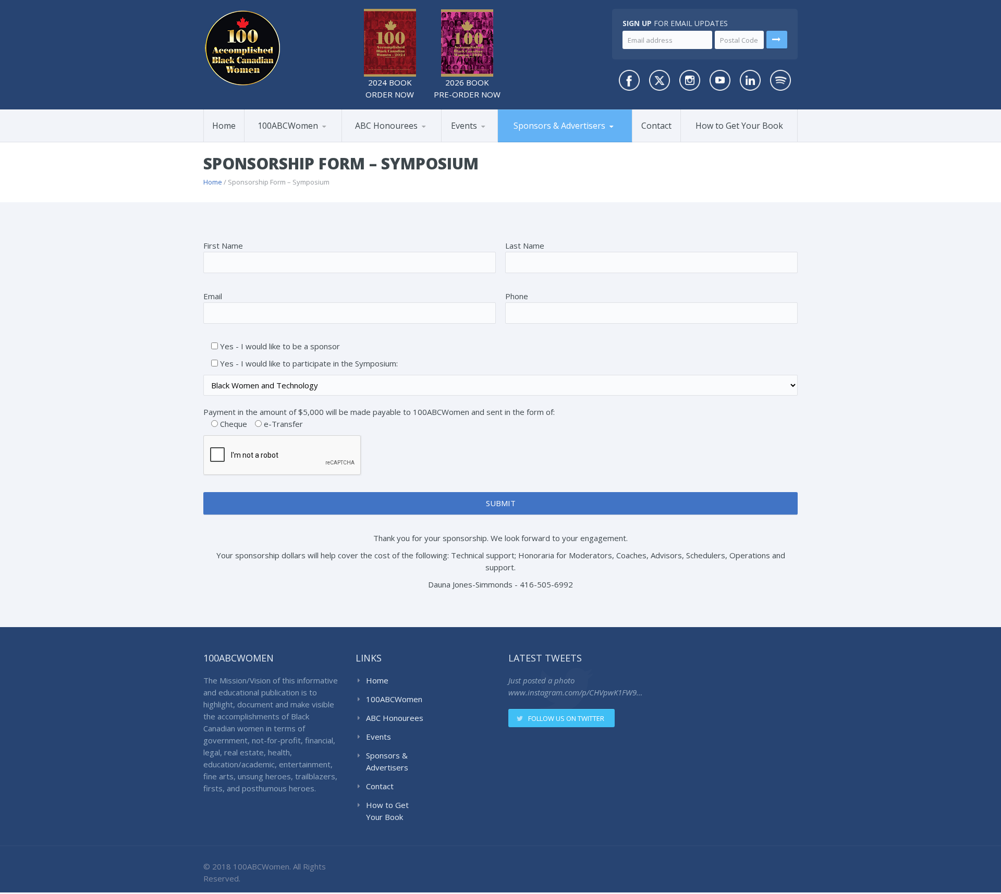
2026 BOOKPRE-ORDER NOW (467, 88)
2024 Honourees (394, 140)
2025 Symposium (492, 140)
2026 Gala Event (482, 141)
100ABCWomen (288, 125)
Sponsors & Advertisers (559, 125)
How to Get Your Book (739, 125)
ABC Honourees (386, 125)
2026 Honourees (383, 141)
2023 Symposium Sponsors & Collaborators (553, 138)
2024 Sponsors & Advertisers (552, 139)
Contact (656, 125)
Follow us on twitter (566, 718)
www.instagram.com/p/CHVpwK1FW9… (575, 692)
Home (224, 125)
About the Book (283, 141)
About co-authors (297, 140)
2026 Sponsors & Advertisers (540, 141)
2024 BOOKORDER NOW (389, 88)
